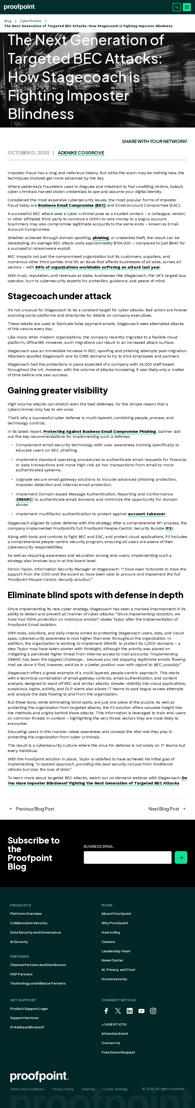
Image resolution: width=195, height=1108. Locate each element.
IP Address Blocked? (27, 1027)
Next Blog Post (164, 809)
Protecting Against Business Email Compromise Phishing (99, 431)
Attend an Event (115, 1033)
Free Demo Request (118, 1052)
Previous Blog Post (35, 809)
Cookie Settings (115, 1089)
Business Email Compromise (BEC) (72, 205)
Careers (108, 942)
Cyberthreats (30, 21)
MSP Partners (21, 974)
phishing (101, 237)
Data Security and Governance (35, 932)
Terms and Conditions (27, 1089)
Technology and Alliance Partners (38, 983)
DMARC (24, 499)
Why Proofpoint (115, 923)
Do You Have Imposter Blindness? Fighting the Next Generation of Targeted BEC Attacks (97, 780)
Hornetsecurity (114, 979)
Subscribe (181, 857)
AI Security (19, 942)
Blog (7, 21)
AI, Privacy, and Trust (118, 970)
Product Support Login (29, 1009)
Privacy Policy (63, 1089)
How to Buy (111, 932)
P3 (168, 528)
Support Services (24, 1018)
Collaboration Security (28, 923)
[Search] (177, 7)
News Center (112, 960)
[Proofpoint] (20, 7)
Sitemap (88, 1089)
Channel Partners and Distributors (38, 965)
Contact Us (111, 1043)
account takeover (146, 513)
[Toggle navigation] (187, 7)
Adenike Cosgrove (81, 152)
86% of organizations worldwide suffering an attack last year (97, 267)
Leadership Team (116, 951)
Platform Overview (26, 914)
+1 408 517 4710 (114, 1024)
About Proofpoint (116, 914)
